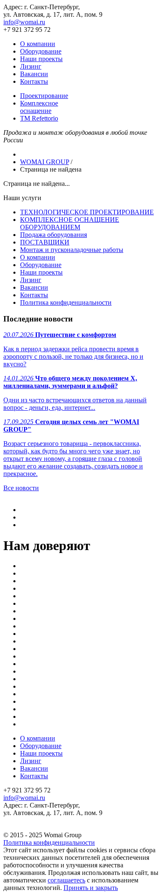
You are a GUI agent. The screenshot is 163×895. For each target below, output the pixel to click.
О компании (37, 43)
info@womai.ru (24, 22)
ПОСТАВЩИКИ (44, 242)
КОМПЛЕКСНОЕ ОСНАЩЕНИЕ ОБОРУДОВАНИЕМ (69, 223)
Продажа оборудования (53, 234)
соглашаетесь (66, 880)
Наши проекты (41, 58)
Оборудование (40, 51)
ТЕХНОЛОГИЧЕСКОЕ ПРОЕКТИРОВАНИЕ (87, 212)
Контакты (34, 81)
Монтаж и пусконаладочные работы (71, 249)
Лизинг (30, 66)
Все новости (21, 487)
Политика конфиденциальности (66, 302)
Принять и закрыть (91, 887)
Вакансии (34, 73)
